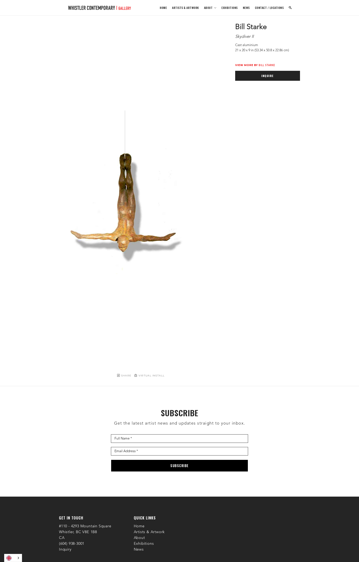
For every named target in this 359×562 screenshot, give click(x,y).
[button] (210, 7)
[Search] (290, 7)
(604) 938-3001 (71, 544)
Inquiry (65, 549)
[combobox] (13, 558)
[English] (13, 558)
